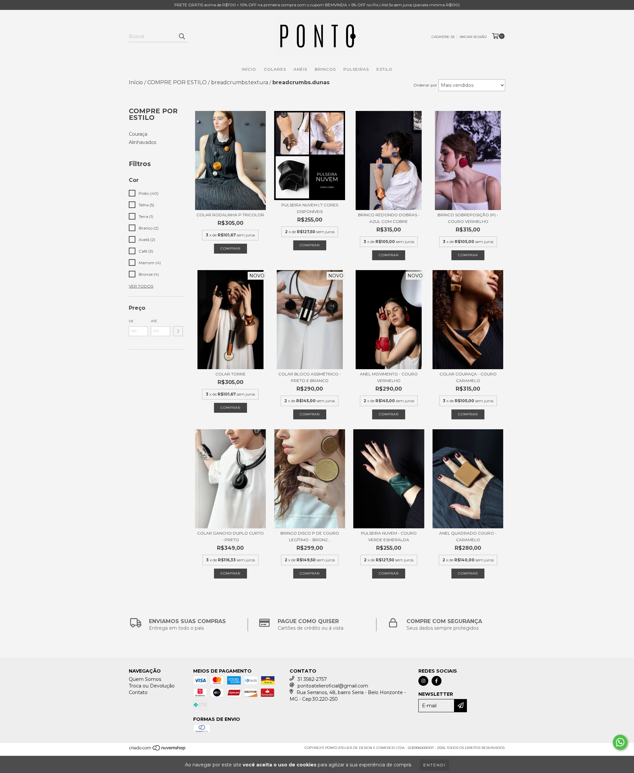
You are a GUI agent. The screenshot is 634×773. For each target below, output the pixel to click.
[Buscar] (181, 36)
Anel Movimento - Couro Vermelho (389, 377)
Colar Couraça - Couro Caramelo (468, 377)
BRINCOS (325, 69)
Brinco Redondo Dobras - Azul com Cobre (389, 218)
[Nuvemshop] (158, 750)
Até (154, 321)
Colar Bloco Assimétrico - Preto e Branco (309, 377)
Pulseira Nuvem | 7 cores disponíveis (309, 208)
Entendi (434, 764)
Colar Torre (230, 373)
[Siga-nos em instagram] (423, 681)
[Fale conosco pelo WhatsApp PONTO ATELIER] (620, 742)
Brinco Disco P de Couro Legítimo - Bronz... (309, 536)
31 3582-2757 (312, 679)
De (131, 321)
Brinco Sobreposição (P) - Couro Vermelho (468, 218)
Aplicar (178, 331)
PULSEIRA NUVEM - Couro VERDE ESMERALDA (389, 536)
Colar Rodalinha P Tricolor (230, 214)
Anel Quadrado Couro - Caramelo (468, 536)
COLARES (275, 69)
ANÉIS (300, 69)
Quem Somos (145, 679)
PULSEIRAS (356, 69)
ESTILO (384, 69)
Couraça (138, 134)
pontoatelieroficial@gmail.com (333, 686)
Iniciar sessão (473, 37)
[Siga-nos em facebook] (436, 681)
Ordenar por (425, 85)
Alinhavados (142, 142)
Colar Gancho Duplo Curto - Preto (230, 536)
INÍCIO (249, 69)
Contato (138, 692)
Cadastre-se (443, 37)
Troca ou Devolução (152, 686)
